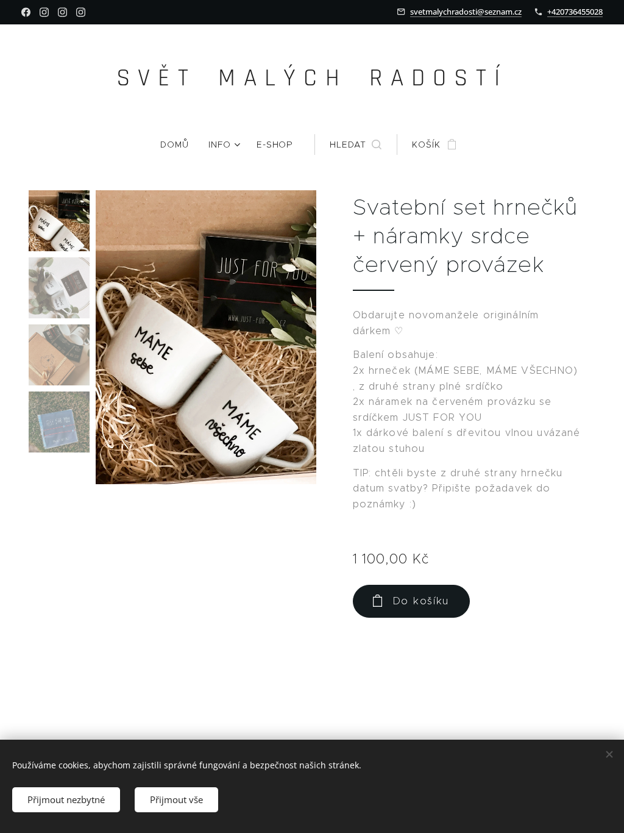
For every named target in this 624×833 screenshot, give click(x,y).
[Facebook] (26, 12)
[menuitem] (179, 144)
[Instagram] (44, 12)
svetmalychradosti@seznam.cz (466, 11)
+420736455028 (575, 11)
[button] (355, 144)
